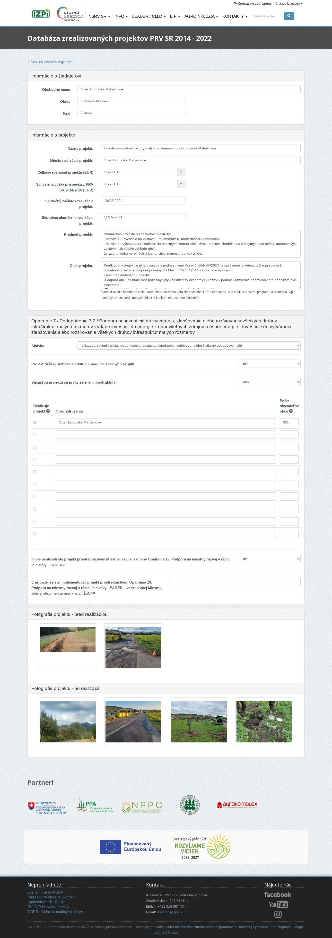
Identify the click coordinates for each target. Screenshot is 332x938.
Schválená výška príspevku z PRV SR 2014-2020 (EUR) (64, 187)
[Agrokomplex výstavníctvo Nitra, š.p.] (237, 801)
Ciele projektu (81, 266)
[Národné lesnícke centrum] (190, 804)
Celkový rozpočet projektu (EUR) (65, 172)
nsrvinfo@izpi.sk (169, 912)
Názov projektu (80, 148)
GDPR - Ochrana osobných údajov (55, 912)
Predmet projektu (78, 234)
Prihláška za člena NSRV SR (50, 897)
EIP (174, 16)
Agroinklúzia (200, 16)
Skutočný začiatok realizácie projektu (69, 204)
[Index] (41, 13)
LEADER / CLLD (147, 16)
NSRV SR (98, 16)
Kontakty (233, 16)
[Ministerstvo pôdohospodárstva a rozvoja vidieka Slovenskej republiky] (47, 805)
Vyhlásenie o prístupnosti (272, 927)
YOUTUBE (278, 904)
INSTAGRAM (278, 914)
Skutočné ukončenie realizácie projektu (67, 220)
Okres (65, 101)
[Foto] (68, 639)
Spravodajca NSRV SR (46, 902)
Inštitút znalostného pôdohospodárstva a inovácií (212, 927)
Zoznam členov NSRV (45, 892)
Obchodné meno (56, 89)
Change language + (289, 3)
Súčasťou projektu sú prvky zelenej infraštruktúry (73, 382)
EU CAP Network (41, 907)
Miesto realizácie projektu (71, 160)
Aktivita (37, 346)
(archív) (62, 907)
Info (119, 16)
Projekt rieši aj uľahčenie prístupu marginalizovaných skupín (82, 364)
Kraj (66, 113)
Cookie (173, 932)
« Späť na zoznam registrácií (50, 62)
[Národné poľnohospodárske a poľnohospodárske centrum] (142, 803)
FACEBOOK (278, 895)
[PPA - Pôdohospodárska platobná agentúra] (95, 805)
